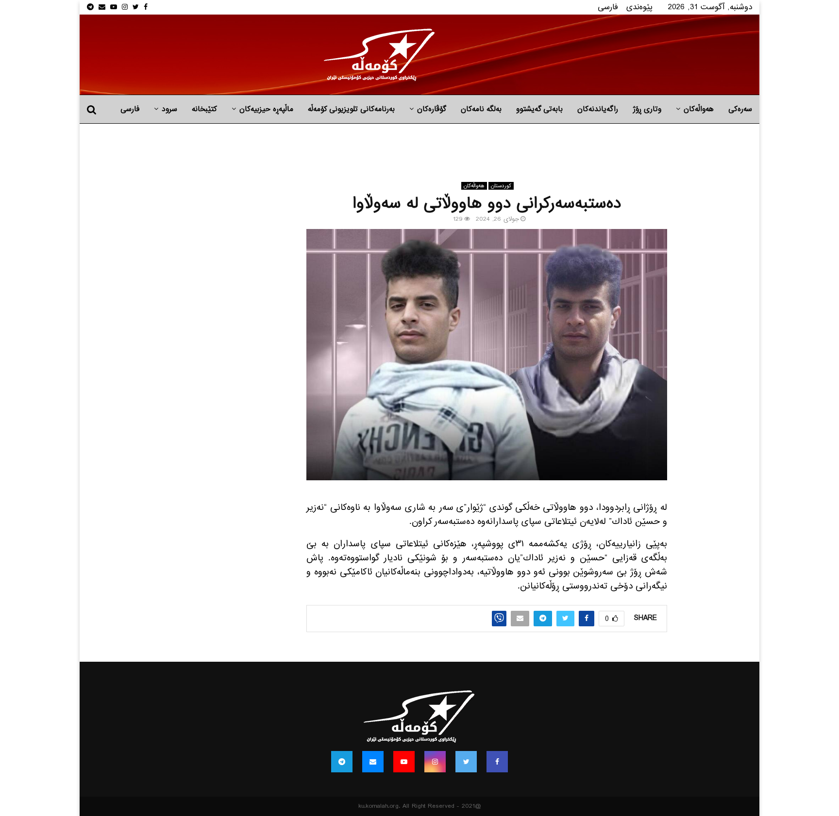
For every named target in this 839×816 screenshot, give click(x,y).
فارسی (608, 7)
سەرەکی (740, 109)
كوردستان (501, 186)
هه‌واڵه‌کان (699, 109)
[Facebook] (497, 761)
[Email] (373, 761)
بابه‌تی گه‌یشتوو (539, 109)
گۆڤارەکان (431, 109)
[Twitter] (466, 761)
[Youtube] (404, 761)
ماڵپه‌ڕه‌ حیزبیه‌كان (266, 109)
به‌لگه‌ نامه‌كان (481, 109)
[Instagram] (435, 761)
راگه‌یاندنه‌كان (597, 109)
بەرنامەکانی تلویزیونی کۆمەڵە (351, 109)
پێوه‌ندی (639, 7)
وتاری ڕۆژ (647, 109)
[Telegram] (341, 761)
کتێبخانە (204, 109)
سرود (169, 109)
